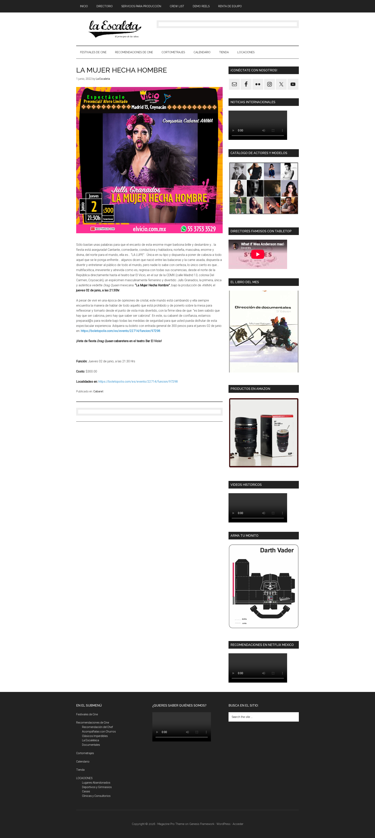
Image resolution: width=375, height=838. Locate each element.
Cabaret (98, 391)
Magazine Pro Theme (170, 824)
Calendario (82, 761)
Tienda (80, 769)
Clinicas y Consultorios (96, 795)
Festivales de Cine (87, 714)
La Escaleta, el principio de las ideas (113, 29)
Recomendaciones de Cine (92, 722)
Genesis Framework (201, 824)
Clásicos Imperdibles (95, 736)
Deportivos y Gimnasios (97, 787)
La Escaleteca (90, 740)
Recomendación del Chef (97, 727)
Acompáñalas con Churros (99, 731)
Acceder (238, 824)
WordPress (223, 824)
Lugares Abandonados (96, 782)
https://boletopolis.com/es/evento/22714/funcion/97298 (138, 381)
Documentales (91, 744)
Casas (86, 791)
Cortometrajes (85, 753)
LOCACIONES (84, 778)
